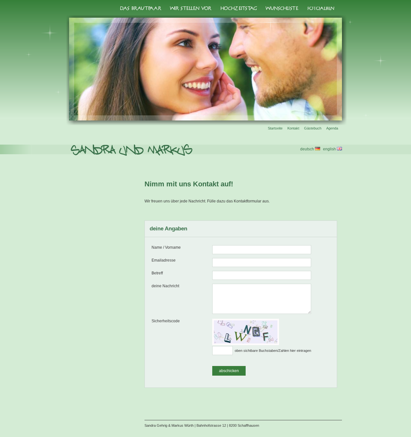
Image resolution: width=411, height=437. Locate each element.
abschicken (229, 371)
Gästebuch (312, 128)
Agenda (332, 128)
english (330, 149)
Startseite (275, 128)
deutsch (307, 149)
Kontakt (293, 128)
